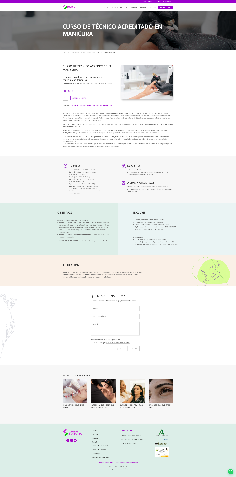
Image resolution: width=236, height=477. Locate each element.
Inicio (106, 7)
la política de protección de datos (118, 343)
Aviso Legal (96, 454)
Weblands (123, 466)
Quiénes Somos (147, 1)
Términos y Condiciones (100, 458)
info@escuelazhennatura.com (132, 439)
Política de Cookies (99, 450)
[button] (170, 68)
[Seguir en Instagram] (71, 440)
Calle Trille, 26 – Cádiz (129, 443)
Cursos (113, 7)
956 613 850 (136, 435)
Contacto (152, 7)
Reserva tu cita (165, 7)
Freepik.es (128, 469)
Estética (123, 7)
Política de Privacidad (100, 446)
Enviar (134, 349)
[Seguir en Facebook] (67, 440)
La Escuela (157, 1)
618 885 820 (126, 435)
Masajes (134, 7)
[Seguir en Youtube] (75, 440)
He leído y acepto (111, 343)
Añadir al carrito (79, 98)
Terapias (142, 7)
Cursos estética (75, 105)
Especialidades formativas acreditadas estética (96, 105)
